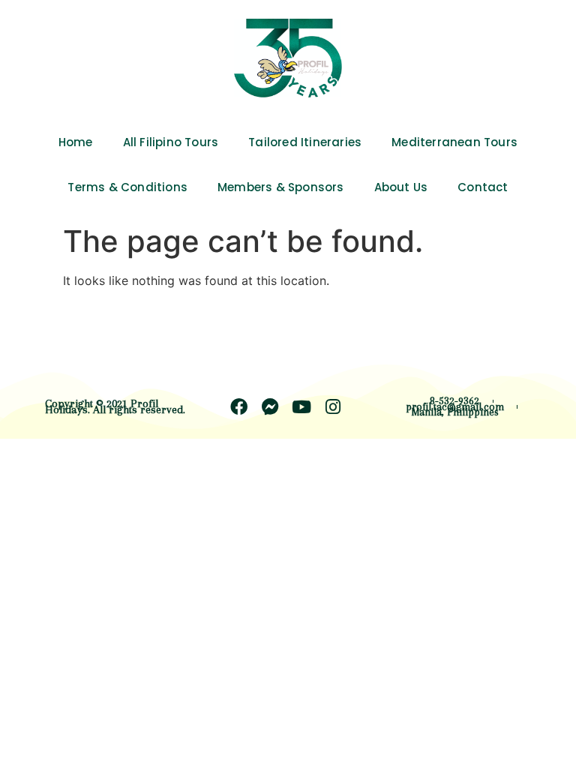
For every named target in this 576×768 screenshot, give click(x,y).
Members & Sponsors (281, 187)
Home (75, 142)
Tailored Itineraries (305, 142)
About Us (401, 187)
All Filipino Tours (171, 142)
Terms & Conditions (128, 187)
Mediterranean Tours (455, 142)
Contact (483, 187)
